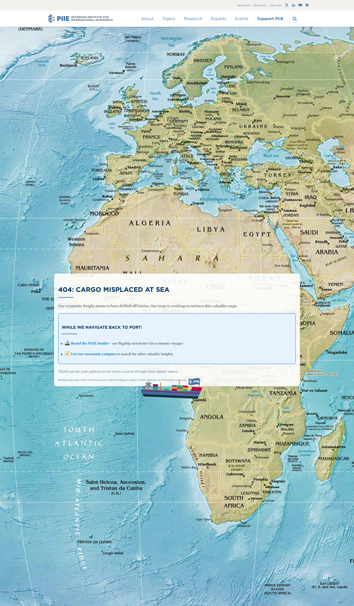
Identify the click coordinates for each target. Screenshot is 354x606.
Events (241, 18)
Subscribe (276, 5)
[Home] (80, 19)
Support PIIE (270, 18)
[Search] (294, 19)
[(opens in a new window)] (286, 5)
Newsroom (243, 5)
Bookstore (259, 5)
